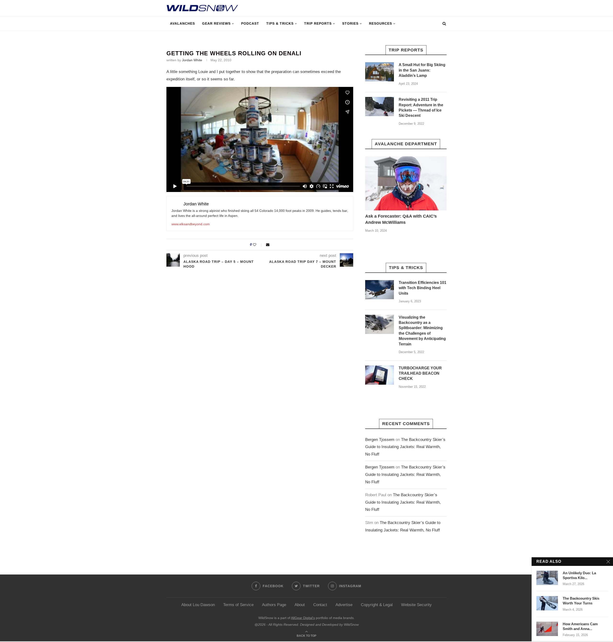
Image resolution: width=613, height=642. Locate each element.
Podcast (250, 23)
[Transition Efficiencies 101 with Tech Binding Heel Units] (379, 289)
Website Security (416, 605)
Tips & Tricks (280, 23)
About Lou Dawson (198, 605)
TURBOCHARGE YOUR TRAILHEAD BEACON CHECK (420, 373)
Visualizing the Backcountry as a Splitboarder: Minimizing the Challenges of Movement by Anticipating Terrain (422, 330)
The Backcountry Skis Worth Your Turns (581, 600)
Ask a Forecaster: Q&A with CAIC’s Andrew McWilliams (401, 219)
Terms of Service (238, 605)
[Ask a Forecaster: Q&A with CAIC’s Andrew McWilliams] (406, 183)
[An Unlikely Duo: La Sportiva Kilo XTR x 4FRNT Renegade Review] (547, 578)
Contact (320, 605)
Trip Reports (318, 23)
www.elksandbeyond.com (190, 224)
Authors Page (274, 605)
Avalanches (182, 23)
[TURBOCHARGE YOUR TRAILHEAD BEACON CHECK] (379, 375)
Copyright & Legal (377, 605)
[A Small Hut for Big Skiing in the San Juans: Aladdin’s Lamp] (379, 71)
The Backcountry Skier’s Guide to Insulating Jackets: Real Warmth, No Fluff (405, 446)
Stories (350, 23)
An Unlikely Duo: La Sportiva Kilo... (579, 575)
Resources (380, 23)
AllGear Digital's (303, 618)
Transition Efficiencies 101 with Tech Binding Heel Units (422, 288)
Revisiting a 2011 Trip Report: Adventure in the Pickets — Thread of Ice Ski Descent (421, 107)
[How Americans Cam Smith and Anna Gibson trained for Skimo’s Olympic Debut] (547, 629)
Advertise (343, 605)
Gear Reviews (216, 23)
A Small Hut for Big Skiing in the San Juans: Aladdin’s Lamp (422, 70)
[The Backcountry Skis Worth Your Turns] (547, 603)
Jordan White (192, 60)
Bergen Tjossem (379, 439)
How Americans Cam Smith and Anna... (580, 626)
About (300, 605)
